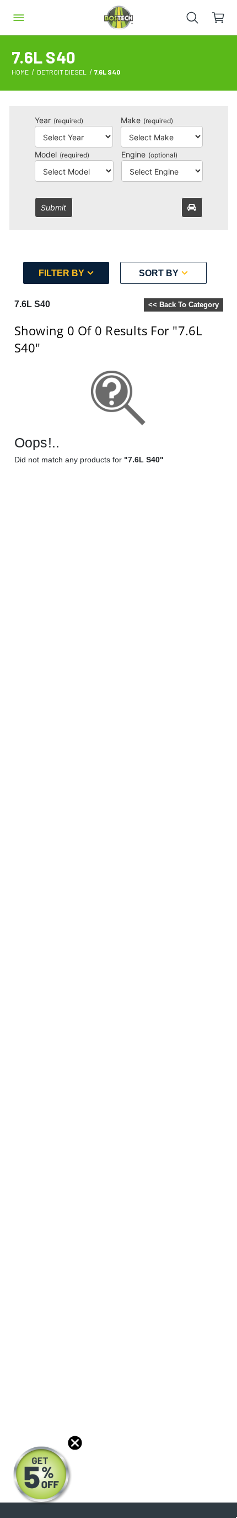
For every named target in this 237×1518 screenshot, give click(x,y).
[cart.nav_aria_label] (224, 17)
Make (147, 120)
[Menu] (18, 17)
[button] (42, 1475)
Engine (149, 154)
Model (62, 154)
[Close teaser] (75, 1443)
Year (59, 120)
